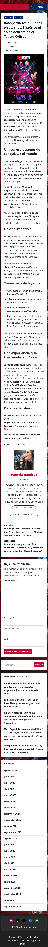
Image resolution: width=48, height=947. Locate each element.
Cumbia (8, 17)
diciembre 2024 (12, 887)
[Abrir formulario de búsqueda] (26, 7)
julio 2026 (9, 776)
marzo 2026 (10, 795)
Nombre (9, 618)
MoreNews (27, 940)
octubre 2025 (11, 826)
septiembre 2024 (12, 906)
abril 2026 (9, 789)
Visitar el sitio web (24, 507)
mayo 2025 (9, 857)
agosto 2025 (10, 838)
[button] (4, 7)
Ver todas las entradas (24, 514)
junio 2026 (9, 782)
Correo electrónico (14, 628)
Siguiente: (23, 546)
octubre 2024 (11, 900)
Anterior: (23, 530)
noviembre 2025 (12, 819)
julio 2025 (9, 844)
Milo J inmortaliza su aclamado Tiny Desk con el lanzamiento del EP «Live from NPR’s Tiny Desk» (23, 749)
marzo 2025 (10, 869)
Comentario (11, 580)
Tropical (18, 17)
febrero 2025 (10, 875)
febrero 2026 (10, 801)
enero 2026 (9, 807)
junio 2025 (9, 850)
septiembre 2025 (12, 832)
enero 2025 (9, 881)
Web (6, 639)
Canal (41, 7)
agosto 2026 (10, 770)
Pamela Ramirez (13, 42)
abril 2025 (9, 863)
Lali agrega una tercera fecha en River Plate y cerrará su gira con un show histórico (22, 703)
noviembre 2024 (12, 894)
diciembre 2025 (12, 813)
